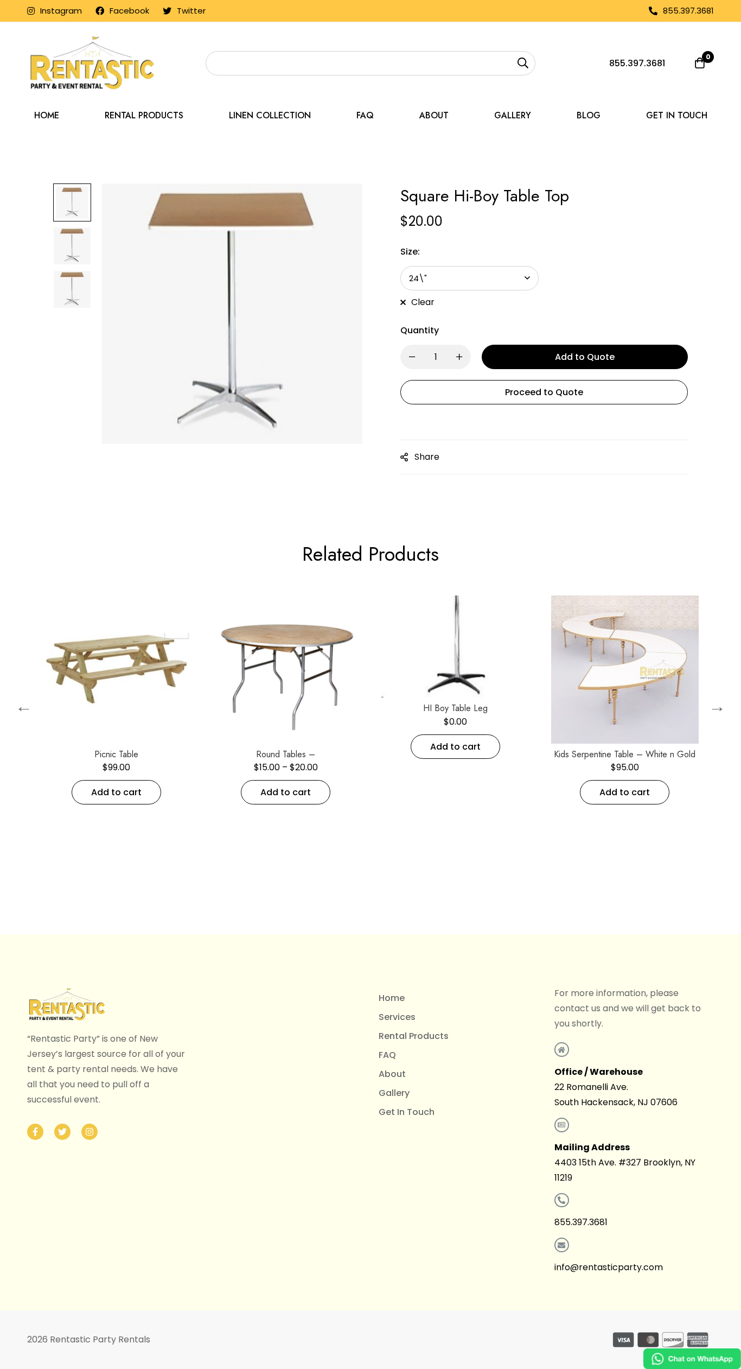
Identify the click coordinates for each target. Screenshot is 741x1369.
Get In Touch (407, 1112)
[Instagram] (89, 1132)
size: (410, 251)
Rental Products (414, 1036)
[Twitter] (62, 1132)
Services (397, 1017)
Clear (423, 302)
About (392, 1074)
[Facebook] (35, 1132)
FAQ (387, 1055)
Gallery (394, 1093)
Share (426, 457)
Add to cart (150, 792)
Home (392, 998)
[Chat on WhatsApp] (692, 1358)
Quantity (419, 330)
